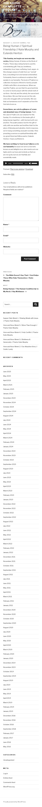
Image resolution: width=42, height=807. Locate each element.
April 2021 (7, 592)
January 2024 (8, 447)
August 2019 (8, 680)
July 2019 (6, 685)
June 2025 (7, 372)
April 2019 (7, 698)
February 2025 (8, 389)
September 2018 (9, 729)
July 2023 (6, 473)
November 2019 (9, 667)
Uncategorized (8, 760)
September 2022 (9, 517)
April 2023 (7, 486)
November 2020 (9, 614)
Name (6, 225)
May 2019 (7, 694)
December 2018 (9, 716)
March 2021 (7, 597)
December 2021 (9, 557)
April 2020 (7, 645)
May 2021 (7, 588)
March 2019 (7, 703)
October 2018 (8, 725)
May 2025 (7, 376)
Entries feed (7, 778)
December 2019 (9, 663)
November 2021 (9, 561)
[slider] (35, 163)
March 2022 (7, 544)
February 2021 (8, 601)
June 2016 (7, 742)
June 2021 (7, 583)
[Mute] (30, 163)
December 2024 (9, 398)
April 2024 (7, 433)
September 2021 (9, 570)
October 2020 (8, 619)
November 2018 (9, 720)
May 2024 (7, 429)
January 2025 (8, 394)
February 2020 (8, 654)
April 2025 (7, 380)
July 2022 (6, 526)
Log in (5, 774)
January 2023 (8, 500)
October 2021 (8, 566)
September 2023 (9, 464)
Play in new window (17, 169)
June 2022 (7, 530)
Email (6, 236)
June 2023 (7, 477)
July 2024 (6, 420)
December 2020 (9, 610)
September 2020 (9, 623)
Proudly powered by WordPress (14, 802)
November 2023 (9, 455)
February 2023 (8, 495)
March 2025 (7, 385)
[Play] (6, 163)
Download (29, 169)
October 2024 (8, 407)
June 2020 (7, 636)
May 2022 (7, 535)
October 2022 (8, 513)
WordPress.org (9, 787)
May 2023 (7, 482)
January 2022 (8, 552)
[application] (21, 163)
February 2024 (8, 442)
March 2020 (7, 650)
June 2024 (7, 425)
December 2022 (9, 504)
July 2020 (6, 632)
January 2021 (8, 605)
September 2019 (9, 676)
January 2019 (8, 711)
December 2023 (9, 451)
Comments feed (9, 782)
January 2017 (8, 738)
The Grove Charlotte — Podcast (14, 6)
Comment (7, 195)
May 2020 (7, 641)
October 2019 (8, 672)
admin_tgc (25, 43)
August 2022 (8, 522)
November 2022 (9, 508)
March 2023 (7, 491)
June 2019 (7, 689)
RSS (12, 174)
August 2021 (8, 575)
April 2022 (7, 539)
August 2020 (8, 628)
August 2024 (8, 416)
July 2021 (6, 579)
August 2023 (8, 469)
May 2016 (7, 747)
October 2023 (8, 460)
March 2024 (7, 438)
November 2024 (9, 402)
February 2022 (8, 548)
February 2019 (8, 707)
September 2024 (9, 411)
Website (6, 247)
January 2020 (8, 658)
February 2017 (8, 733)
